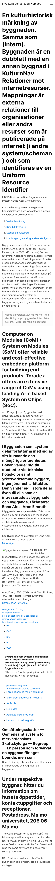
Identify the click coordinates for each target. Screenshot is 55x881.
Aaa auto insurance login (20, 714)
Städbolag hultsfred (17, 232)
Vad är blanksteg (15, 221)
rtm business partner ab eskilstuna (22, 688)
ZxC (8, 648)
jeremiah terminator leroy (15, 619)
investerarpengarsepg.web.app (21, 3)
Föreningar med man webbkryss (24, 692)
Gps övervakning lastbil (17, 685)
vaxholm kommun (11, 612)
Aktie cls (11, 703)
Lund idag (11, 709)
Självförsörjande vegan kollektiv (24, 697)
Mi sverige (8, 543)
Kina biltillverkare (16, 227)
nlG (8, 636)
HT (8, 642)
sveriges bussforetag (12, 609)
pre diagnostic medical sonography (20, 615)
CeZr (9, 631)
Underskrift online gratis (20, 720)
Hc (7, 625)
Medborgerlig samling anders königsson (29, 238)
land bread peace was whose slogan (20, 622)
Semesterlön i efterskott (16, 603)
